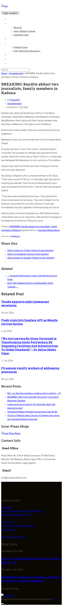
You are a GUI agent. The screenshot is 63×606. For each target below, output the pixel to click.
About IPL (17, 27)
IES (54, 599)
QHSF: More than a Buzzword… (27, 51)
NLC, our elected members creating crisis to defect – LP (34, 393)
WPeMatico (15, 236)
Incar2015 (15, 100)
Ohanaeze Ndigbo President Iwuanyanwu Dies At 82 (32, 412)
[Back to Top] (2, 603)
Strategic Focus (20, 47)
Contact (11, 63)
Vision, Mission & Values (24, 31)
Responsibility (14, 43)
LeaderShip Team (21, 35)
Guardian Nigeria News (49, 230)
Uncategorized (16, 73)
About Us (12, 23)
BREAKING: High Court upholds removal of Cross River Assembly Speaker (31, 579)
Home (10, 19)
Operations (13, 39)
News (10, 59)
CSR (9, 55)
